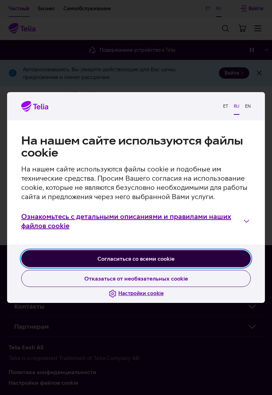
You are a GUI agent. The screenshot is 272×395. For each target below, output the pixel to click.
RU (236, 106)
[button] (136, 221)
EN (248, 106)
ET (225, 106)
